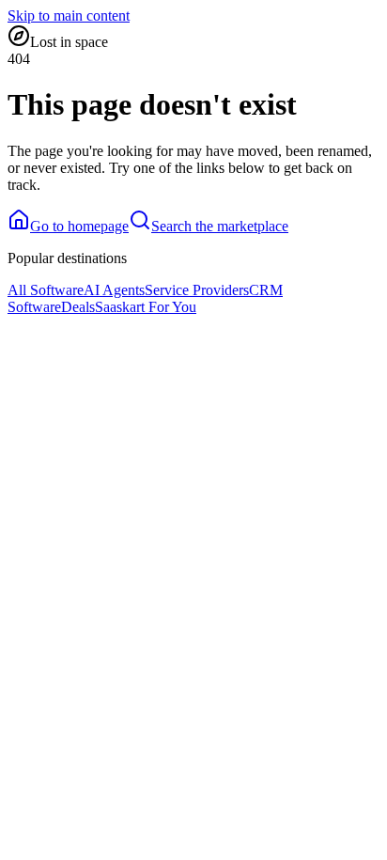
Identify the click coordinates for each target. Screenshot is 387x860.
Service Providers (197, 290)
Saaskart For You (145, 307)
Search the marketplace (219, 226)
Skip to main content (69, 15)
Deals (78, 307)
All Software (46, 290)
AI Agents (114, 290)
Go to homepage (79, 226)
